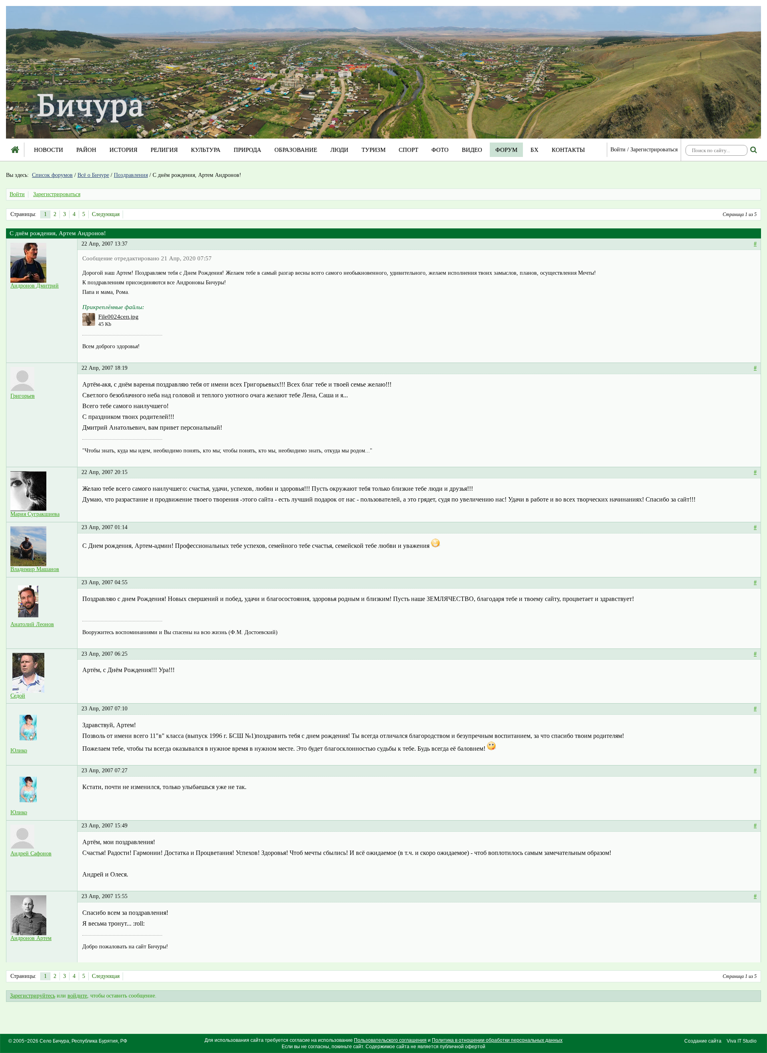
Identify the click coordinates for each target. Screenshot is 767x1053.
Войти (618, 150)
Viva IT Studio (742, 1041)
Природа (247, 150)
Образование (295, 150)
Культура (206, 150)
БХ (534, 150)
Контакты (568, 150)
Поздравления (131, 175)
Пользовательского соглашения (390, 1040)
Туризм (373, 150)
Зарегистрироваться (654, 150)
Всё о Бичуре (93, 175)
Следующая (105, 214)
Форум (506, 150)
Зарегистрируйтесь (32, 996)
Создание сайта (702, 1041)
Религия (164, 150)
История (123, 150)
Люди (339, 150)
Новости (48, 150)
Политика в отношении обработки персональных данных (497, 1040)
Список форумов (52, 175)
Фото (440, 150)
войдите (77, 996)
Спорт (408, 150)
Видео (472, 150)
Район (86, 150)
